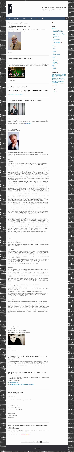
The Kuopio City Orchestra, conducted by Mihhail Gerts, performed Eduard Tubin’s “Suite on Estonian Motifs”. (59, 75)
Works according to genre (57, 30)
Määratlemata (54, 91)
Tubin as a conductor (56, 39)
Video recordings (56, 37)
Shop (37, 18)
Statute (54, 48)
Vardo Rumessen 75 (13, 129)
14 (32, 442)
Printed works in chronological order (59, 34)
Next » (48, 442)
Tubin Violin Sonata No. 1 (25, 433)
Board (54, 49)
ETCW (31, 18)
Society (24, 18)
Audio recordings (56, 36)
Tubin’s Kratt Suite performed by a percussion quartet (58, 82)
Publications (55, 56)
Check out (54, 68)
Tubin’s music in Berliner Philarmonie (58, 79)
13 (30, 442)
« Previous (23, 442)
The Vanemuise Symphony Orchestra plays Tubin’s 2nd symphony (25, 100)
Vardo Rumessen (56, 46)
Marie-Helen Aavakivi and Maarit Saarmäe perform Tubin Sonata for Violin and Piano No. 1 (28, 426)
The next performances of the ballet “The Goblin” (20, 58)
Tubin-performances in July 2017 (16, 392)
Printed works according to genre (58, 33)
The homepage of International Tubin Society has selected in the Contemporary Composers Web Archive (28, 357)
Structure (54, 59)
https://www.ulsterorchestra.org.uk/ (13, 382)
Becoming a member (56, 54)
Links (54, 40)
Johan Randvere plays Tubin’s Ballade (17, 87)
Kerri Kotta (17, 27)
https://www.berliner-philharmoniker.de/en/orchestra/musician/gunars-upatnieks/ (21, 384)
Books (54, 43)
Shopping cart (55, 66)
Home (9, 18)
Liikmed (54, 51)
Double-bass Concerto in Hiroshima (58, 78)
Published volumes (56, 63)
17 (38, 442)
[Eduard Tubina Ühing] (10, 9)
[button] (66, 18)
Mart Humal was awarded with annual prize (19, 26)
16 (36, 442)
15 (34, 442)
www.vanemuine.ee (28, 123)
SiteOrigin (36, 448)
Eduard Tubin (16, 18)
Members (54, 53)
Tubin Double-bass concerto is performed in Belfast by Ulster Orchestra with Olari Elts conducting (27, 373)
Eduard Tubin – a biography (57, 42)
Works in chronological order (58, 31)
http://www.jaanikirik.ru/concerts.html (15, 94)
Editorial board (55, 60)
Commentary (55, 62)
